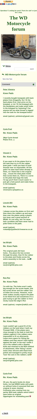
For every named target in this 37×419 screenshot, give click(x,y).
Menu (8, 66)
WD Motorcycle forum (16, 74)
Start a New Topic (7, 79)
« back (5, 413)
